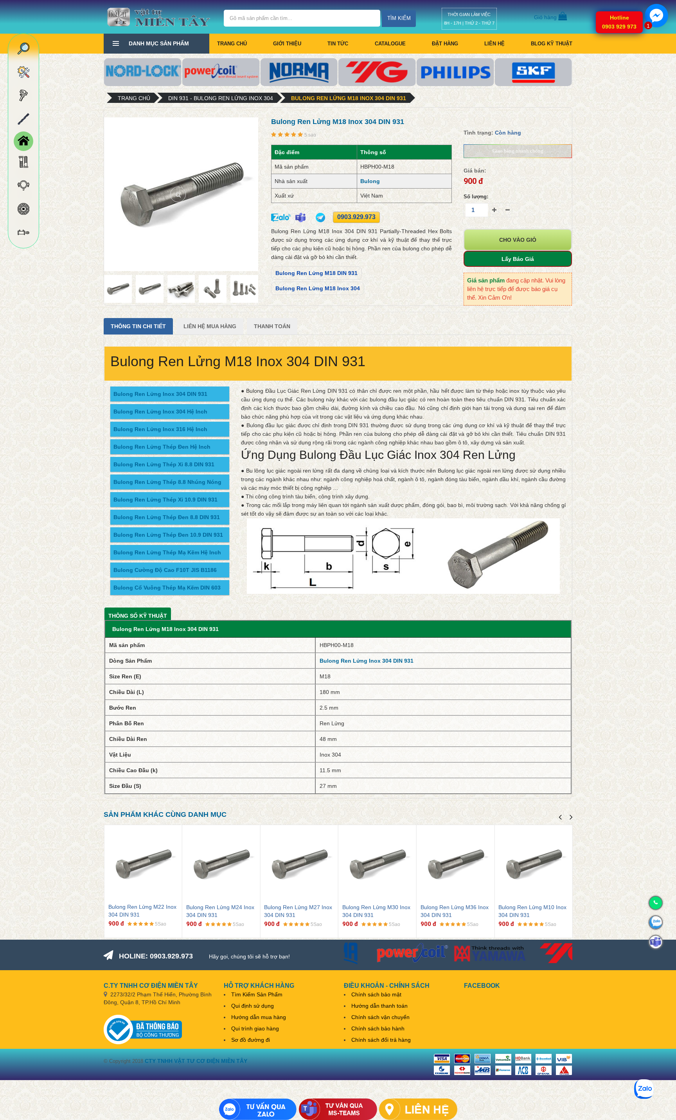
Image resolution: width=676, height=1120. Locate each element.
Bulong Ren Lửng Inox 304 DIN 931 (160, 394)
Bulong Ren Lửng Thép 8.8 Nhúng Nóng (167, 482)
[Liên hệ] (418, 1109)
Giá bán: (475, 170)
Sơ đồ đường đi (250, 1040)
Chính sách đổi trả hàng (381, 1040)
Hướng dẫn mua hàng (258, 1017)
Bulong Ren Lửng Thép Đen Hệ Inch (161, 447)
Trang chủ (232, 44)
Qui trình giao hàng (255, 1028)
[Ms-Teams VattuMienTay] (338, 1109)
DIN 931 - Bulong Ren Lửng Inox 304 (220, 98)
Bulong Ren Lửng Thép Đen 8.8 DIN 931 (166, 517)
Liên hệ (494, 44)
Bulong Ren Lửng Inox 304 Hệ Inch (160, 411)
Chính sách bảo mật (376, 994)
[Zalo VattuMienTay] (258, 1109)
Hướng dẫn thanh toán (379, 1006)
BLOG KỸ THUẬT (551, 44)
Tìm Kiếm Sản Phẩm (256, 994)
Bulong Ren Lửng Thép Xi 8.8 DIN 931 (163, 464)
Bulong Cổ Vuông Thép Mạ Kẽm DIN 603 (167, 587)
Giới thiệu (287, 44)
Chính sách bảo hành (378, 1028)
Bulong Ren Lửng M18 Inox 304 (317, 288)
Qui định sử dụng (252, 1006)
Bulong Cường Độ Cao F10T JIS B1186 (165, 570)
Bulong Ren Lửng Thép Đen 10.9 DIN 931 (168, 535)
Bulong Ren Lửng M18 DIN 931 (316, 273)
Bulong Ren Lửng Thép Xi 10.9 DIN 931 (165, 499)
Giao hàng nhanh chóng (518, 151)
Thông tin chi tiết (138, 326)
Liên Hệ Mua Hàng (209, 326)
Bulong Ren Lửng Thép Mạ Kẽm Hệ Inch (167, 552)
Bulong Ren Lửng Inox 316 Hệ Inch (160, 429)
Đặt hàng (445, 44)
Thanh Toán (272, 326)
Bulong (370, 181)
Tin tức (337, 44)
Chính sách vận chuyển (380, 1017)
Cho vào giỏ (517, 240)
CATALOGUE (390, 44)
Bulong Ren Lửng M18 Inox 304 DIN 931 (348, 98)
